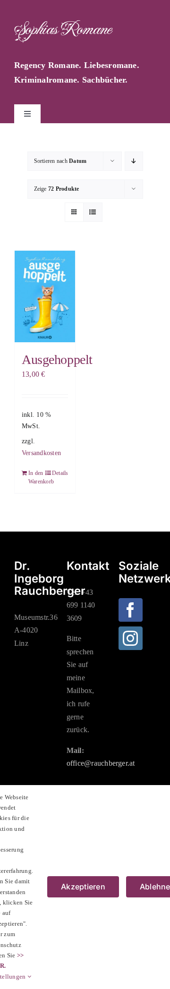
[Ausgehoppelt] (45, 296)
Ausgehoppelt (57, 359)
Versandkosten (41, 452)
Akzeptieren (83, 886)
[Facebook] (130, 610)
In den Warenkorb (36, 477)
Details (60, 473)
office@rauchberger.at (101, 763)
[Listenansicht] (93, 212)
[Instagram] (130, 638)
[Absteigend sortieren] (134, 161)
